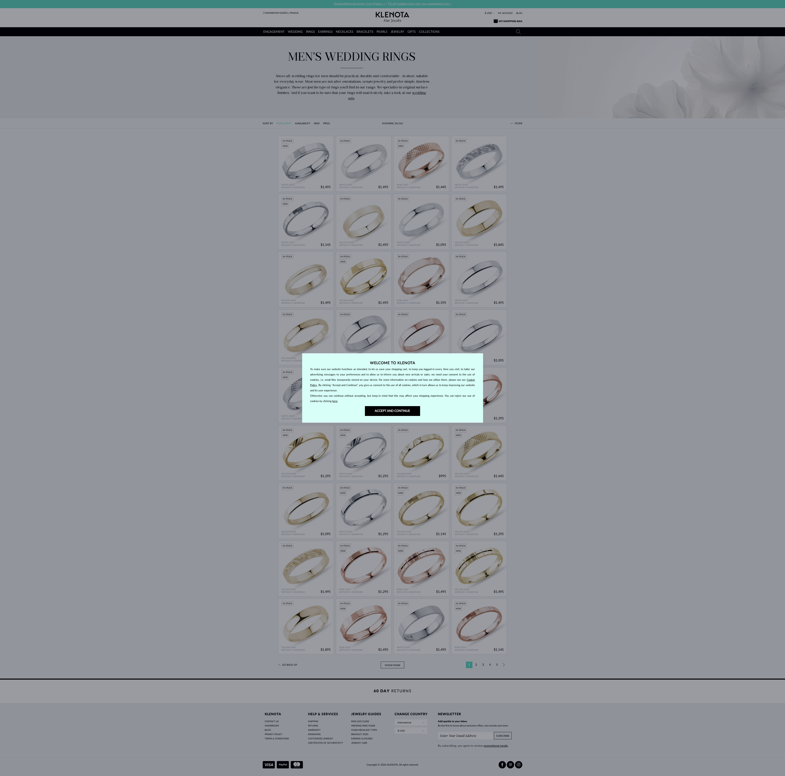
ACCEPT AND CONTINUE (392, 410)
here (335, 401)
